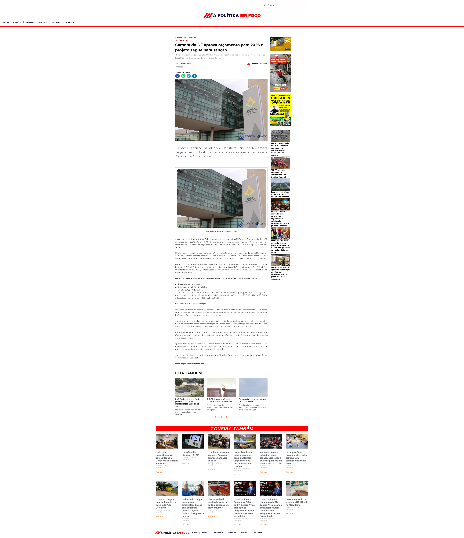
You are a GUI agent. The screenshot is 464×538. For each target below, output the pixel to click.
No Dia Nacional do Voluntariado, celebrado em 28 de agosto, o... (220, 407)
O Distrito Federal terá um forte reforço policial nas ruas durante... (188, 412)
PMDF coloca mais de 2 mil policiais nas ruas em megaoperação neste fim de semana (280, 149)
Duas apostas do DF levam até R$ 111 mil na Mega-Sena (296, 502)
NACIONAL (56, 22)
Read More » (160, 472)
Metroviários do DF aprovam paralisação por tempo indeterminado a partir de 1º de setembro (280, 273)
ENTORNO (30, 22)
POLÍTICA (70, 22)
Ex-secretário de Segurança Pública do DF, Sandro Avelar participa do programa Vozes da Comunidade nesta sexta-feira (244, 507)
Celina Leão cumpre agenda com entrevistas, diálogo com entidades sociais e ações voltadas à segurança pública (193, 507)
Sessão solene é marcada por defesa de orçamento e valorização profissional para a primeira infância (280, 218)
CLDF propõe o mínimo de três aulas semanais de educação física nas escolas (296, 458)
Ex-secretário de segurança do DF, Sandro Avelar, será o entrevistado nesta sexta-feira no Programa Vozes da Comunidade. (271, 507)
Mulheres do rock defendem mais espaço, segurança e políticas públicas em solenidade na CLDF (280, 247)
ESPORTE (43, 22)
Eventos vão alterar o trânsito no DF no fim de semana (280, 194)
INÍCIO (6, 22)
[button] (177, 76)
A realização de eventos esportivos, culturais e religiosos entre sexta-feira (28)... (252, 407)
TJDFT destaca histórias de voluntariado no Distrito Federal (278, 173)
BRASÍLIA (17, 22)
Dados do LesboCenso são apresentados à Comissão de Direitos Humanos (167, 458)
